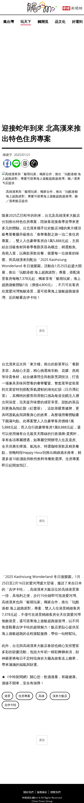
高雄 (41, 696)
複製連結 (34, 163)
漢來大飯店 (60, 696)
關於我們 (28, 792)
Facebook (7, 163)
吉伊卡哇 (10, 705)
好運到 (77, 21)
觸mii (42, 7)
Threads (25, 163)
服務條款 (42, 792)
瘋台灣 (8, 21)
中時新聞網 (72, 8)
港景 (7, 696)
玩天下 (26, 21)
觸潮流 (43, 21)
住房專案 (24, 696)
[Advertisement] (42, 70)
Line (16, 163)
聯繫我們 (55, 792)
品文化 (60, 21)
